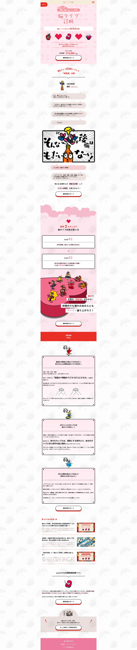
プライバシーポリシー (71, 644)
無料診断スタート (68, 58)
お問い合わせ (69, 641)
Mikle (72, 647)
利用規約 (63, 644)
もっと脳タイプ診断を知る (68, 627)
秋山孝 (69, 647)
